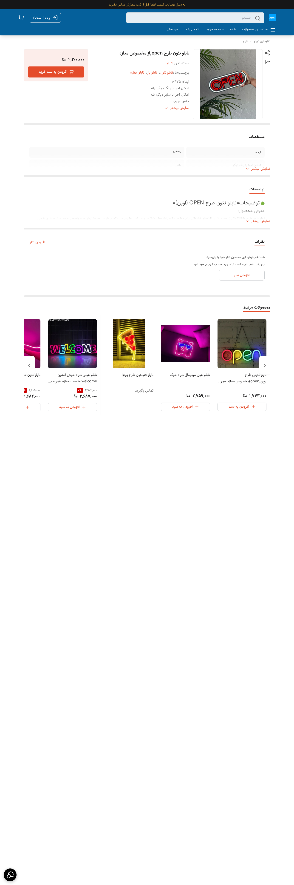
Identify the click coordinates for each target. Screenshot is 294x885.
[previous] (264, 365)
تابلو (245, 41)
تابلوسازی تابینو (262, 41)
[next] (29, 365)
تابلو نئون (166, 72)
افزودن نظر (37, 242)
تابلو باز (152, 72)
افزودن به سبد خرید (53, 72)
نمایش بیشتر (260, 169)
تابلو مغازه (137, 72)
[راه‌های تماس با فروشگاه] (10, 874)
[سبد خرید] (21, 17)
